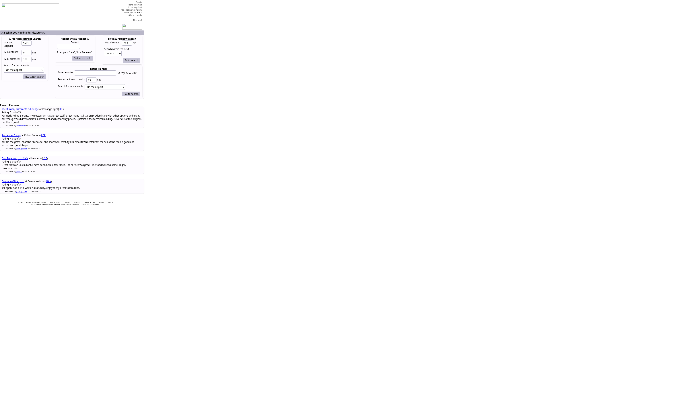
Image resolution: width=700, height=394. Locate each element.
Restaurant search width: (72, 79)
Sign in (111, 202)
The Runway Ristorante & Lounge (20, 109)
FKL (61, 109)
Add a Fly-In (55, 202)
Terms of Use (89, 202)
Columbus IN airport (13, 181)
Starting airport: (8, 44)
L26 (45, 158)
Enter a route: (65, 72)
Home (20, 202)
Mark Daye (21, 125)
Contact (67, 202)
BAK (48, 181)
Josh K (19, 171)
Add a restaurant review (36, 202)
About (101, 202)
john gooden (21, 148)
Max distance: (12, 59)
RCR (43, 135)
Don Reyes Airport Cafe (15, 158)
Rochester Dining (11, 135)
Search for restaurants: (71, 86)
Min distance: (11, 52)
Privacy (77, 202)
